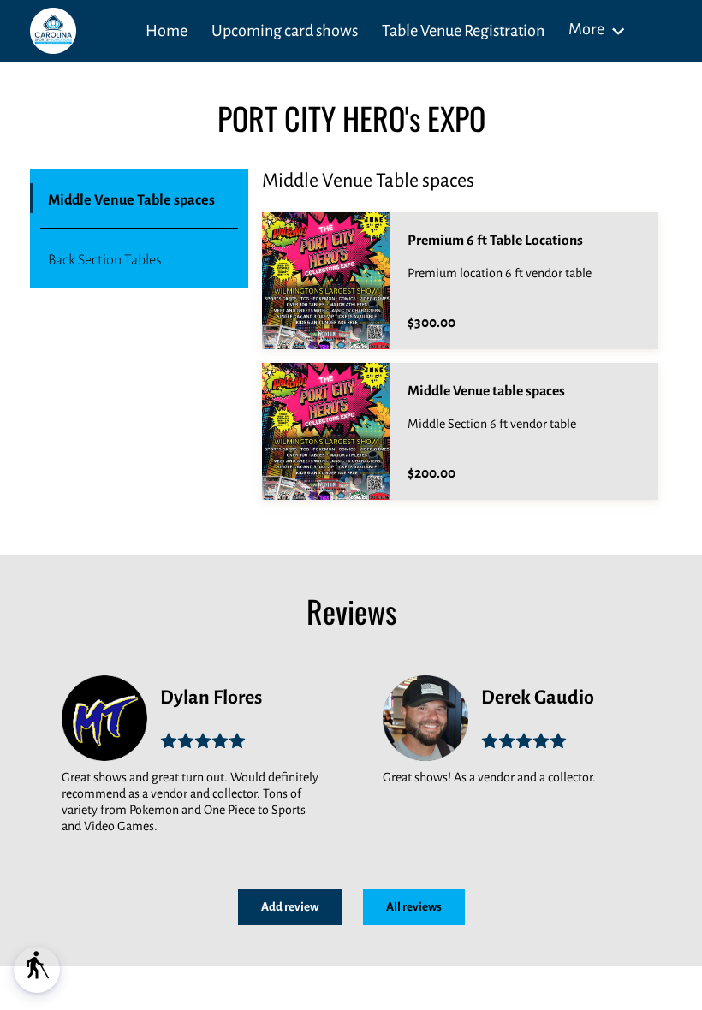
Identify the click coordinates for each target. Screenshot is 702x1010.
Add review (289, 906)
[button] (37, 970)
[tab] (139, 199)
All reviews (414, 906)
